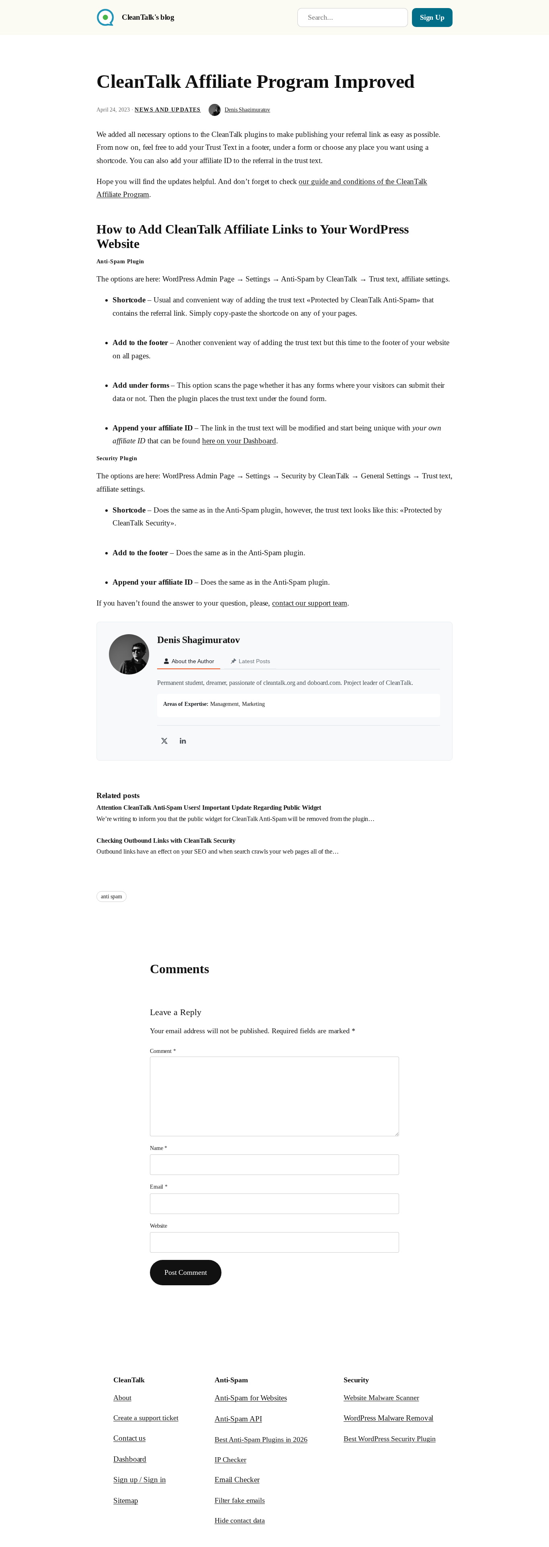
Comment (163, 1051)
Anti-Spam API (238, 1419)
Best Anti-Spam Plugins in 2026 (261, 1439)
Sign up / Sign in (139, 1479)
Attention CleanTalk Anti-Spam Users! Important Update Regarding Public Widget (208, 807)
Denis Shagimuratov (247, 110)
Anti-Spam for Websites (251, 1398)
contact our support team (309, 603)
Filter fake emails (240, 1500)
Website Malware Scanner (381, 1398)
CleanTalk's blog (148, 17)
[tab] (188, 661)
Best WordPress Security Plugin (390, 1439)
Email (159, 1187)
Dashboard (129, 1459)
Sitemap (125, 1500)
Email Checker (237, 1479)
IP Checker (230, 1460)
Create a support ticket (145, 1418)
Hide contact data (240, 1520)
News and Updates (168, 110)
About (122, 1398)
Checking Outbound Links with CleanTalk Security (166, 840)
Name (158, 1148)
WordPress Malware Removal (389, 1418)
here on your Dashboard (239, 440)
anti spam (111, 896)
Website (158, 1226)
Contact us (129, 1438)
